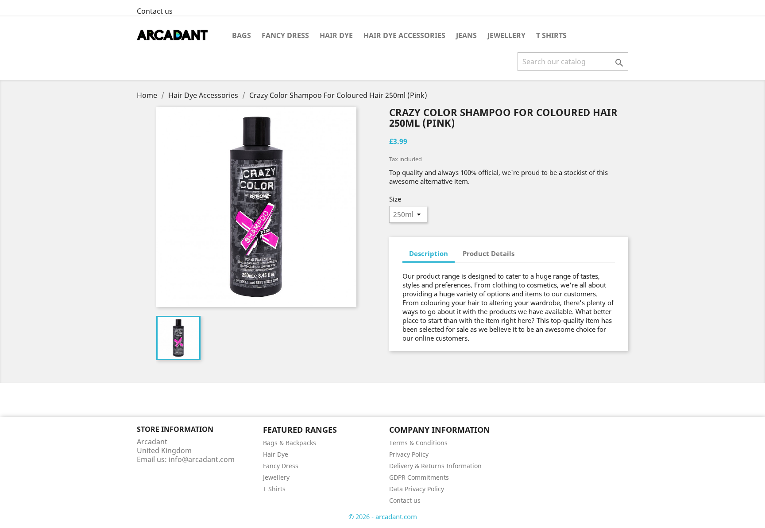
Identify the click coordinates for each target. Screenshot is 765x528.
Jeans (466, 35)
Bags (241, 35)
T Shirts (551, 35)
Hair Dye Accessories (404, 35)
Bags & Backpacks (289, 443)
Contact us (155, 11)
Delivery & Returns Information (435, 466)
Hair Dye (336, 35)
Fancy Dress (285, 35)
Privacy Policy (409, 454)
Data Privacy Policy (416, 489)
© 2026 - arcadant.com (382, 516)
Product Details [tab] (488, 253)
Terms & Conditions (418, 443)
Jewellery (506, 35)
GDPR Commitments (419, 477)
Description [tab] (428, 253)
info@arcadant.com (202, 459)
